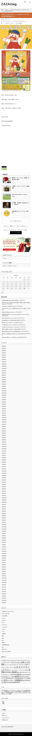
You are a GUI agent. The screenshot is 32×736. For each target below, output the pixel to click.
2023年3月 (4, 437)
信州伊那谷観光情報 (9, 692)
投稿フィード (4, 715)
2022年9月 (4, 450)
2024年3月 (4, 410)
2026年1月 (4, 361)
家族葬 (14, 672)
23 (28, 286)
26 (11, 288)
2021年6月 (4, 484)
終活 (5, 680)
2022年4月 (4, 462)
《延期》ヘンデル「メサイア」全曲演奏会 (20, 187)
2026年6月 (4, 350)
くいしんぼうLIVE (14, 21)
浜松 (15, 674)
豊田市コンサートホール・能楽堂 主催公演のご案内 (20, 178)
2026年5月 (4, 352)
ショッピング (4, 626)
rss (25, 2)
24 (3, 288)
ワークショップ (22, 669)
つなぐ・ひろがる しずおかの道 (21, 692)
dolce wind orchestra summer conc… (19, 195)
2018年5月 (4, 566)
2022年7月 (4, 455)
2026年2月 (4, 359)
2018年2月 (4, 573)
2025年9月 (4, 370)
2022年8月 (4, 453)
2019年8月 (4, 533)
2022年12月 (4, 444)
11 (7, 284)
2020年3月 (4, 517)
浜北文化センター (6, 674)
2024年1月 (4, 415)
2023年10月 (4, 421)
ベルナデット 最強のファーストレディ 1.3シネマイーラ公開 (9, 227)
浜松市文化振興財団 (25, 674)
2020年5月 (4, 513)
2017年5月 (4, 593)
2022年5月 (4, 459)
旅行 (3, 640)
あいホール (6, 660)
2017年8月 (4, 586)
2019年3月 (4, 544)
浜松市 (18, 674)
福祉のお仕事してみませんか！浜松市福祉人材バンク (12, 331)
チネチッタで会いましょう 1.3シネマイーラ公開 (23, 227)
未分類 (3, 642)
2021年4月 (4, 488)
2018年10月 (4, 555)
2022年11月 (4, 446)
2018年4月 (4, 569)
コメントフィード (5, 717)
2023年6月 (4, 430)
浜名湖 (12, 674)
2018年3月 (4, 571)
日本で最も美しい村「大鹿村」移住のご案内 (10, 320)
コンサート (11, 667)
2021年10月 (4, 475)
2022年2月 (4, 466)
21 (20, 286)
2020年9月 (4, 504)
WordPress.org (5, 719)
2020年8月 (4, 506)
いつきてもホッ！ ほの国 (15, 690)
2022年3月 (4, 464)
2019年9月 (4, 531)
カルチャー (4, 620)
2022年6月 (4, 457)
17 (3, 286)
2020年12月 (4, 497)
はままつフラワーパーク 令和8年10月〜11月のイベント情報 (14, 308)
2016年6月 (4, 602)
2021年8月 (4, 479)
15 (24, 284)
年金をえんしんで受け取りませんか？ (9, 306)
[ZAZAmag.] (9, 4)
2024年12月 (4, 390)
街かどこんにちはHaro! (6, 651)
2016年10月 (4, 600)
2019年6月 (4, 537)
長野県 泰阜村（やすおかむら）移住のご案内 (11, 329)
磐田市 (17, 676)
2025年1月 (4, 388)
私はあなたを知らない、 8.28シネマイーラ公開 (11, 337)
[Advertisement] (16, 146)
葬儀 (17, 680)
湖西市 (13, 676)
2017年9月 (4, 584)
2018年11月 (4, 553)
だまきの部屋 (4, 615)
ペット (3, 631)
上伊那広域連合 (25, 691)
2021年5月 (4, 486)
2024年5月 (4, 406)
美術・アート (4, 649)
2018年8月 (4, 560)
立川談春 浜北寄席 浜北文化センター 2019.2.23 (20, 203)
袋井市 (27, 680)
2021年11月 (4, 473)
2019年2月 (4, 546)
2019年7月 (4, 535)
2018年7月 (4, 562)
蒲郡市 (24, 680)
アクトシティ (6, 662)
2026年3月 (4, 357)
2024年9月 (4, 397)
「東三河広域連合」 (5, 690)
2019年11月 (4, 526)
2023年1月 (4, 441)
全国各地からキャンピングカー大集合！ (20, 212)
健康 (3, 635)
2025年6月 (4, 377)
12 (11, 284)
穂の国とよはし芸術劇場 (15, 678)
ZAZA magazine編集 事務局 (7, 726)
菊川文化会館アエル (11, 680)
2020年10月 (4, 502)
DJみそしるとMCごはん (6, 21)
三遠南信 (3, 633)
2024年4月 (4, 408)
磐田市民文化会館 (23, 676)
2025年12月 (4, 363)
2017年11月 (4, 580)
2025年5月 (4, 379)
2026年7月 (4, 348)
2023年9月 (4, 424)
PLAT (2, 660)
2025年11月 (4, 366)
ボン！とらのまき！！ (14, 669)
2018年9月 (4, 557)
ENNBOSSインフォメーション (8, 611)
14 (20, 284)
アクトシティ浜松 (18, 662)
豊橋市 (5, 682)
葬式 (20, 680)
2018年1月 (4, 575)
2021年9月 (4, 477)
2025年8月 (4, 372)
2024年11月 (4, 392)
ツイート (4, 258)
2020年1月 (4, 522)
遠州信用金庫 (10, 682)
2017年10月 (4, 582)
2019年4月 (4, 542)
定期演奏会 (8, 672)
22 (24, 286)
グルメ (3, 622)
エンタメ (8, 19)
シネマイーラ (4, 624)
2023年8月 (4, 426)
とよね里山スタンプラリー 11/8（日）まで (10, 324)
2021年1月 (4, 495)
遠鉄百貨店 (16, 682)
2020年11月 (4, 499)
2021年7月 (4, 482)
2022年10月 (4, 448)
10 (3, 284)
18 (7, 286)
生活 (3, 646)
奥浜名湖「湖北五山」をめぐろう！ (9, 312)
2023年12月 (4, 417)
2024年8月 (4, 399)
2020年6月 (4, 511)
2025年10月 (4, 368)
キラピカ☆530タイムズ (13, 664)
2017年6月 (4, 591)
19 (11, 286)
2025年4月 (4, 381)
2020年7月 (4, 508)
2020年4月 (4, 515)
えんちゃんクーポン (6, 613)
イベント (7, 664)
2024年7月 (4, 401)
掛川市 (21, 672)
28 (20, 288)
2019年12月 (4, 524)
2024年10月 (4, 395)
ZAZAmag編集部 (19, 23)
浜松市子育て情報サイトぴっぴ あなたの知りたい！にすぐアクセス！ (15, 314)
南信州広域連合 (18, 691)
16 (28, 284)
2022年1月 (4, 468)
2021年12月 (4, 470)
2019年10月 (4, 528)
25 (7, 288)
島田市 (18, 672)
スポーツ (3, 629)
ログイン (3, 713)
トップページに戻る (16, 232)
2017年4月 (4, 595)
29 (24, 288)
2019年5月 (4, 540)
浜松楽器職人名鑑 (5, 644)
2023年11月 (4, 419)
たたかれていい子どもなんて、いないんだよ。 (11, 326)
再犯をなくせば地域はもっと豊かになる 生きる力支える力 (13, 333)
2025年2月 (4, 386)
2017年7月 (4, 589)
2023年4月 (4, 435)
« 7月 (2, 292)
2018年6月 (4, 564)
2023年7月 (4, 428)
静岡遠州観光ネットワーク (9, 691)
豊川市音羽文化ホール (22, 21)
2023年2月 (4, 439)
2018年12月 (4, 551)
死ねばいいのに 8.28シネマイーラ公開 (9, 322)
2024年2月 (4, 412)
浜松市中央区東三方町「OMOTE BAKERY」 (10, 300)
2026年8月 (4, 346)
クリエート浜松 (23, 664)
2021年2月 (4, 493)
